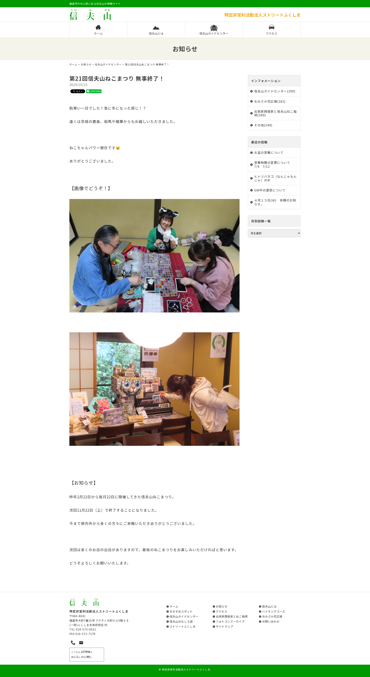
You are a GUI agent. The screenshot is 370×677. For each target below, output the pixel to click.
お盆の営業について (269, 152)
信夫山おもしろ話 (181, 621)
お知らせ (86, 64)
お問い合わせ (270, 621)
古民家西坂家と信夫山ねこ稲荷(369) (275, 113)
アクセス (271, 33)
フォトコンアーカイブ (230, 621)
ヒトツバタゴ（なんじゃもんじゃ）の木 (275, 178)
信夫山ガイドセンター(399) (274, 91)
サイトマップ (224, 626)
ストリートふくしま (183, 626)
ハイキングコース (273, 611)
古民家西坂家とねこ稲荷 (232, 616)
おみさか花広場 (272, 616)
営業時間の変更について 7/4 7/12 (273, 164)
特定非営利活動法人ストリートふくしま (186, 669)
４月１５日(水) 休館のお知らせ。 (275, 202)
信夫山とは (156, 33)
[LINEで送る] (94, 91)
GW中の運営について (270, 190)
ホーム (98, 33)
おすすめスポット (181, 611)
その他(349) (263, 125)
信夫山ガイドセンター (213, 33)
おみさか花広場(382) (270, 101)
